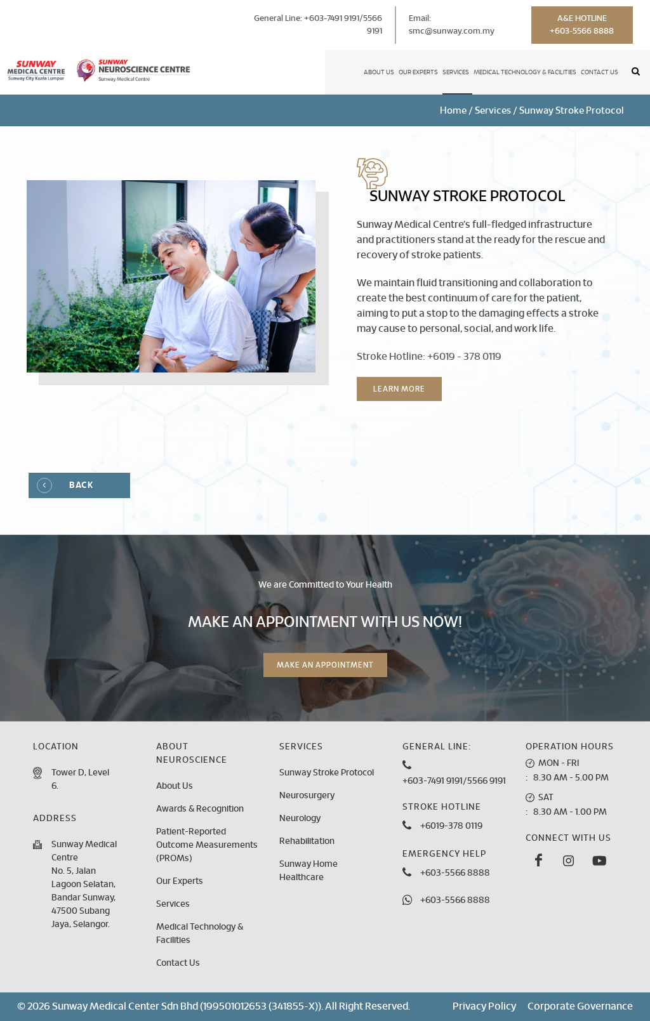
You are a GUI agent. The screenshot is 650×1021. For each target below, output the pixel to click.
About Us (379, 72)
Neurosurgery (307, 795)
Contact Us (599, 72)
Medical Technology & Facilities (525, 72)
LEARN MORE (399, 389)
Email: (451, 25)
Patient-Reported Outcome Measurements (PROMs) (207, 845)
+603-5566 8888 (455, 873)
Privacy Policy (484, 1006)
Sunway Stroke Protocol (326, 772)
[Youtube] (599, 861)
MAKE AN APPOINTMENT (325, 665)
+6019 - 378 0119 (464, 357)
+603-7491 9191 (331, 19)
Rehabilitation (307, 841)
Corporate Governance (580, 1006)
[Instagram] (568, 861)
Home (453, 110)
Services (455, 72)
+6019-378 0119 (451, 826)
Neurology (300, 818)
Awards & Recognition (200, 809)
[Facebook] (538, 861)
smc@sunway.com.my (451, 31)
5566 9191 (486, 781)
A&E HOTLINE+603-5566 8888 (582, 25)
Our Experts (418, 72)
